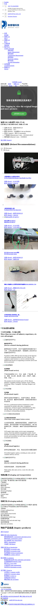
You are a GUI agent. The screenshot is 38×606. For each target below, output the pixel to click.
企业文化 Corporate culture (12, 574)
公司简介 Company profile (12, 572)
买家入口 (16, 84)
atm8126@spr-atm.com (14, 13)
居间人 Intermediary (10, 542)
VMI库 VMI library (9, 544)
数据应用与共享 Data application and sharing (17, 560)
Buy (16, 85)
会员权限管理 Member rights (12, 561)
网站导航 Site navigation (11, 579)
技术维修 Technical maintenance (13, 553)
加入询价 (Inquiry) (6, 140)
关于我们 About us (6, 570)
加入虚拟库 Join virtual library (13, 540)
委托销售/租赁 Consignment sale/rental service (17, 537)
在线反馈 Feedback (10, 577)
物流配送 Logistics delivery (12, 554)
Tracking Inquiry (12, 16)
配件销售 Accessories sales (12, 549)
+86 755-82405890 (13, 6)
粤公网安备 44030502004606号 (10, 596)
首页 (9, 84)
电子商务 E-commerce (7, 558)
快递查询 (5, 598)
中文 (5, 4)
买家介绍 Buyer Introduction (9, 547)
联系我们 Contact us (10, 576)
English (6, 2)
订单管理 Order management (12, 565)
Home (10, 85)
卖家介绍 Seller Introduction (9, 535)
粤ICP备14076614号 (26, 596)
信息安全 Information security (12, 567)
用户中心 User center (10, 563)
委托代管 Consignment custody (13, 538)
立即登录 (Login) (19, 113)
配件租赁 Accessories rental (12, 551)
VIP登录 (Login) (17, 82)
